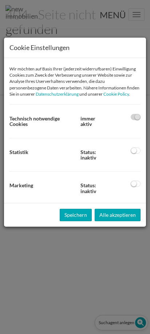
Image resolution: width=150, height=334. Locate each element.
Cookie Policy (116, 94)
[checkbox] (136, 117)
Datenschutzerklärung (57, 94)
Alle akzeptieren (117, 215)
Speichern (75, 215)
